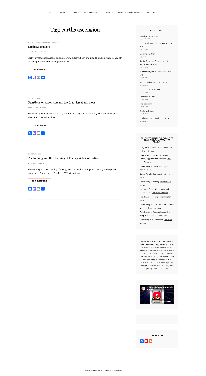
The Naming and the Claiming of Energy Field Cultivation (63, 158)
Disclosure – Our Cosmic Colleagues (154, 118)
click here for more (147, 151)
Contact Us (150, 12)
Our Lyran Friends (147, 111)
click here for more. (160, 192)
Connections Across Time (150, 89)
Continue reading (41, 70)
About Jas (109, 12)
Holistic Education (34, 42)
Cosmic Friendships (34, 154)
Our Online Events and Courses (85, 12)
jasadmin (44, 52)
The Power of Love (147, 96)
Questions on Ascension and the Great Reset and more (61, 102)
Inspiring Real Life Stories (50, 42)
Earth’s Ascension (39, 46)
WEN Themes (118, 370)
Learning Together (147, 54)
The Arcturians (146, 104)
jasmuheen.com (100, 370)
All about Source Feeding (129, 12)
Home (51, 12)
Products (63, 12)
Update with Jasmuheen (149, 36)
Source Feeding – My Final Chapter (153, 82)
